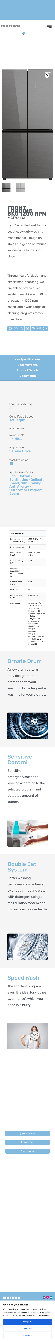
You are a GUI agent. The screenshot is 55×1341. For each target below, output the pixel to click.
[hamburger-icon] (49, 27)
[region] (27, 1320)
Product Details (27, 370)
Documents (27, 376)
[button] (47, 75)
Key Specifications (27, 359)
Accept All (27, 1322)
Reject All (27, 1335)
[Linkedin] (51, 1297)
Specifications (28, 365)
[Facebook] (44, 1297)
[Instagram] (47, 1297)
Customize (27, 1328)
